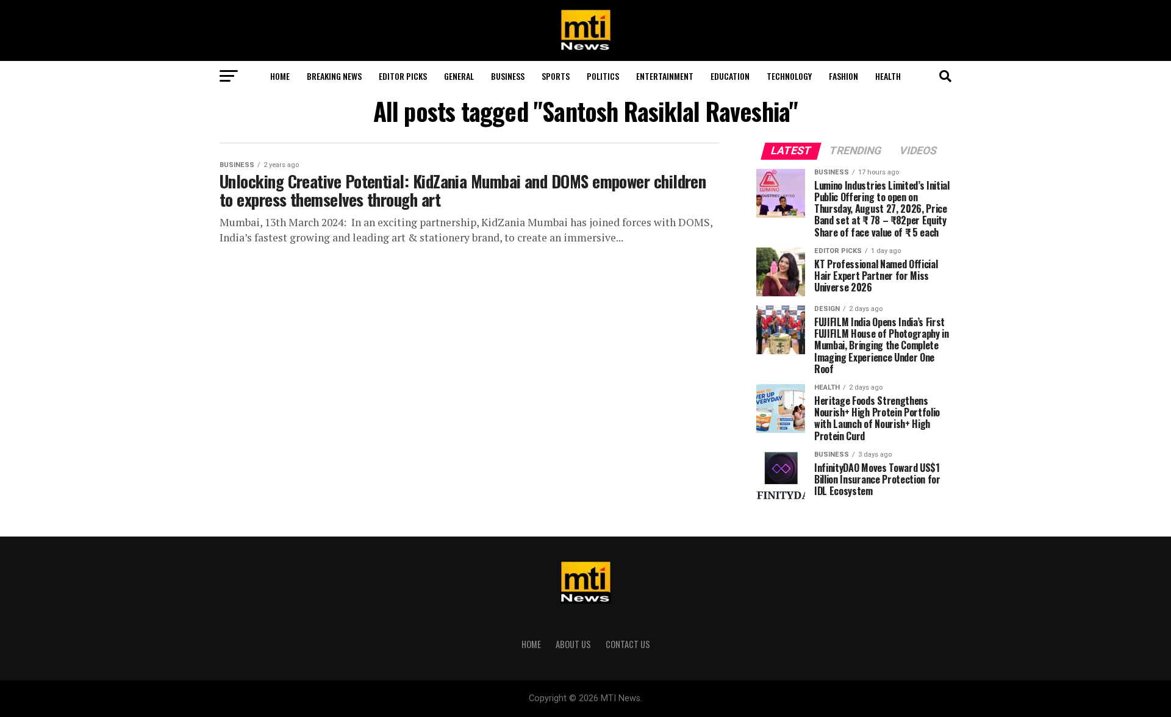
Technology (789, 76)
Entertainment (664, 76)
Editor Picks (403, 76)
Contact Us (628, 644)
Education (730, 76)
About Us (573, 644)
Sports (556, 76)
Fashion (843, 76)
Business (508, 76)
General (459, 76)
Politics (603, 76)
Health (888, 76)
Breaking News (334, 76)
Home (280, 76)
